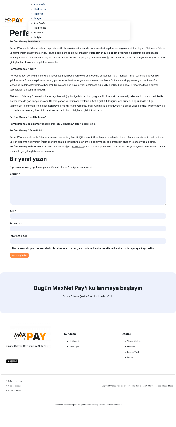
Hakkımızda (40, 9)
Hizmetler (39, 13)
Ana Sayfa (39, 4)
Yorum (15, 174)
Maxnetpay (154, 105)
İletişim (38, 18)
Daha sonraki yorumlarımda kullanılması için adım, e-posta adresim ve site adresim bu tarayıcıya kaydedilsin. (84, 248)
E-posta (16, 223)
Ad (13, 211)
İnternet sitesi (19, 236)
